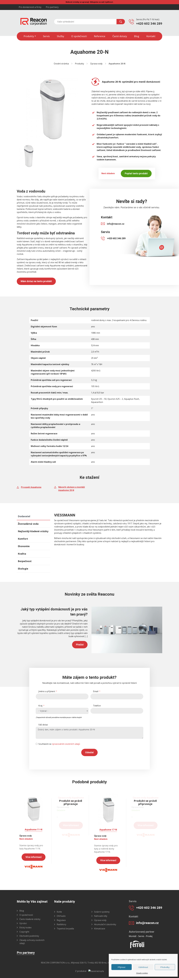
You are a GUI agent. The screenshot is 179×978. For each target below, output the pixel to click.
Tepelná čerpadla (65, 928)
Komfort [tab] (23, 538)
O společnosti (79, 36)
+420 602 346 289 (149, 23)
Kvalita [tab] (22, 553)
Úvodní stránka (61, 63)
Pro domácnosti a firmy (30, 7)
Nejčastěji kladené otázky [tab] (33, 531)
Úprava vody (96, 63)
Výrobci (23, 923)
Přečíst (80, 644)
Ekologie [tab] (23, 568)
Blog (136, 36)
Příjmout (121, 967)
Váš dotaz (43, 724)
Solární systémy (102, 911)
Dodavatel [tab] (24, 516)
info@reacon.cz (115, 223)
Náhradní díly (100, 916)
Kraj (40, 705)
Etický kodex (25, 927)
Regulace (61, 920)
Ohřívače (61, 916)
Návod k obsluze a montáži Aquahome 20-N (71, 488)
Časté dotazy (119, 36)
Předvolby (165, 967)
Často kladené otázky (29, 919)
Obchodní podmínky (29, 935)
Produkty (29, 36)
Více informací (34, 857)
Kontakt (150, 36)
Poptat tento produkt (136, 173)
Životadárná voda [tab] (28, 523)
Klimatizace (99, 928)
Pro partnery (52, 7)
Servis (46, 36)
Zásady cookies (142, 973)
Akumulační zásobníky (105, 924)
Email (95, 691)
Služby (60, 36)
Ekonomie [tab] (24, 546)
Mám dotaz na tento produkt (36, 281)
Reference (99, 36)
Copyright (24, 931)
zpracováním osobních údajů (66, 743)
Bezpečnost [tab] (25, 561)
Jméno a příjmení (46, 691)
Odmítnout (143, 967)
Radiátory (61, 924)
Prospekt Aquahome (31, 487)
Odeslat (89, 752)
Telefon (97, 705)
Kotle (59, 911)
